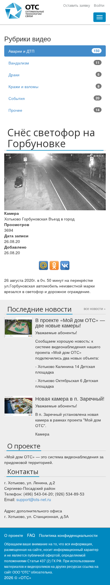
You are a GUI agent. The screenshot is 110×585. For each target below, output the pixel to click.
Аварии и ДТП (54, 51)
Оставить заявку (76, 5)
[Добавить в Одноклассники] (54, 265)
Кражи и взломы (54, 86)
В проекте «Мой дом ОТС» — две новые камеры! (70, 322)
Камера (42, 434)
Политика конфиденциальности (68, 535)
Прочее (54, 110)
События (54, 98)
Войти (99, 5)
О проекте (13, 535)
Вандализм (54, 63)
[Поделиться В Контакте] (64, 265)
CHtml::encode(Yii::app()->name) (25, 11)
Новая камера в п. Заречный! (69, 398)
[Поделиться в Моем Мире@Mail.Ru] (43, 265)
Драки (54, 74)
